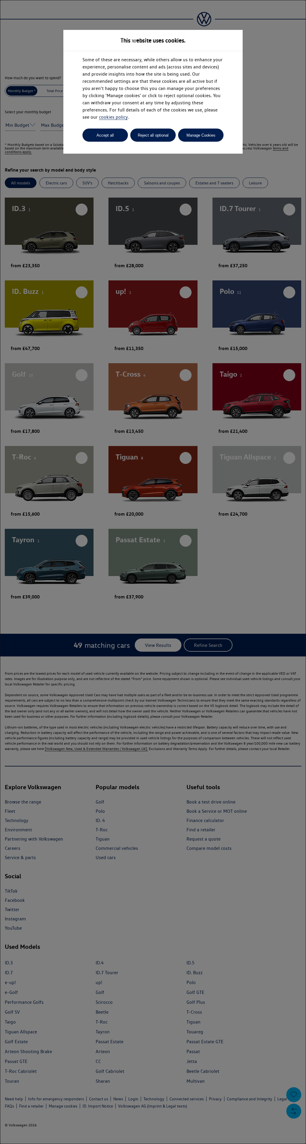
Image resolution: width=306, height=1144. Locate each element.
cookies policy (113, 117)
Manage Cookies (200, 135)
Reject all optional (153, 135)
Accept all (105, 135)
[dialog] (153, 572)
